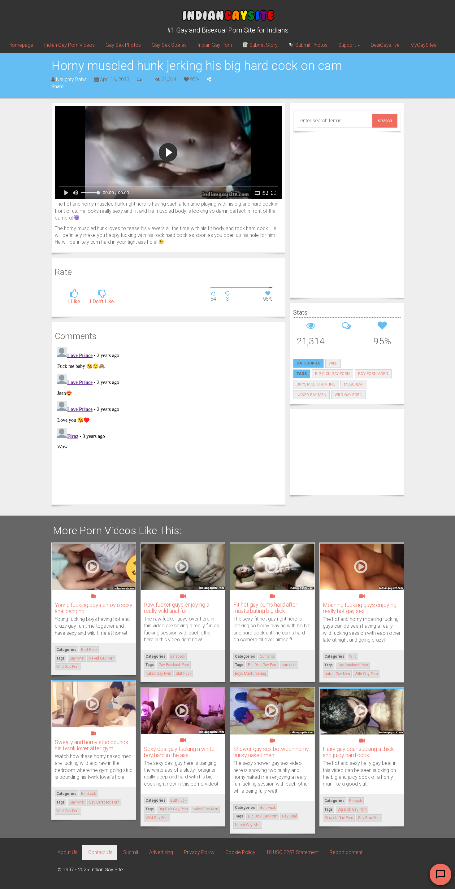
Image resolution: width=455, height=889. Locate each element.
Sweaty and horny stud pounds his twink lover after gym (91, 745)
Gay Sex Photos (123, 45)
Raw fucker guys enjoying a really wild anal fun (176, 607)
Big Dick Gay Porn (332, 374)
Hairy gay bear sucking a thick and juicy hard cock (358, 752)
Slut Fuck (183, 673)
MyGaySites (423, 45)
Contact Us (100, 852)
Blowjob (355, 801)
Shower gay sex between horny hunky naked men (271, 752)
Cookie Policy (240, 852)
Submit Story (263, 45)
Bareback (177, 656)
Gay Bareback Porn (173, 665)
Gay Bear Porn (369, 818)
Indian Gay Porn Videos (69, 45)
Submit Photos (310, 45)
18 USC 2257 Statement (292, 852)
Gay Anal (76, 658)
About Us (67, 852)
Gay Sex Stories (169, 45)
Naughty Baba (71, 79)
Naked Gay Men (311, 395)
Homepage (21, 45)
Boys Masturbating (316, 384)
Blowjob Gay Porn (338, 818)
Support (347, 45)
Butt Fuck (89, 649)
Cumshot (267, 656)
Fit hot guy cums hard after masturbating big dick (265, 607)
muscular (354, 384)
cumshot (289, 665)
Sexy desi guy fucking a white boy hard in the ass (179, 752)
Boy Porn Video (373, 374)
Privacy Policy (199, 852)
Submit (130, 852)
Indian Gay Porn (214, 45)
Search (385, 121)
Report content (346, 852)
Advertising (161, 852)
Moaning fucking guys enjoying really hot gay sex (359, 608)
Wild (333, 363)
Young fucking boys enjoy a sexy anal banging (93, 608)
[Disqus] (168, 422)
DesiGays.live (385, 45)
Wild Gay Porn (348, 395)
